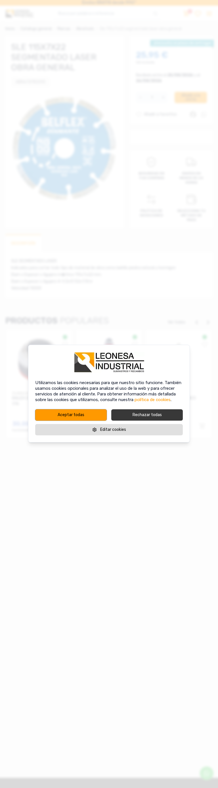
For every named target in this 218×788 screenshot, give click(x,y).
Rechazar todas (147, 414)
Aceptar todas (71, 414)
